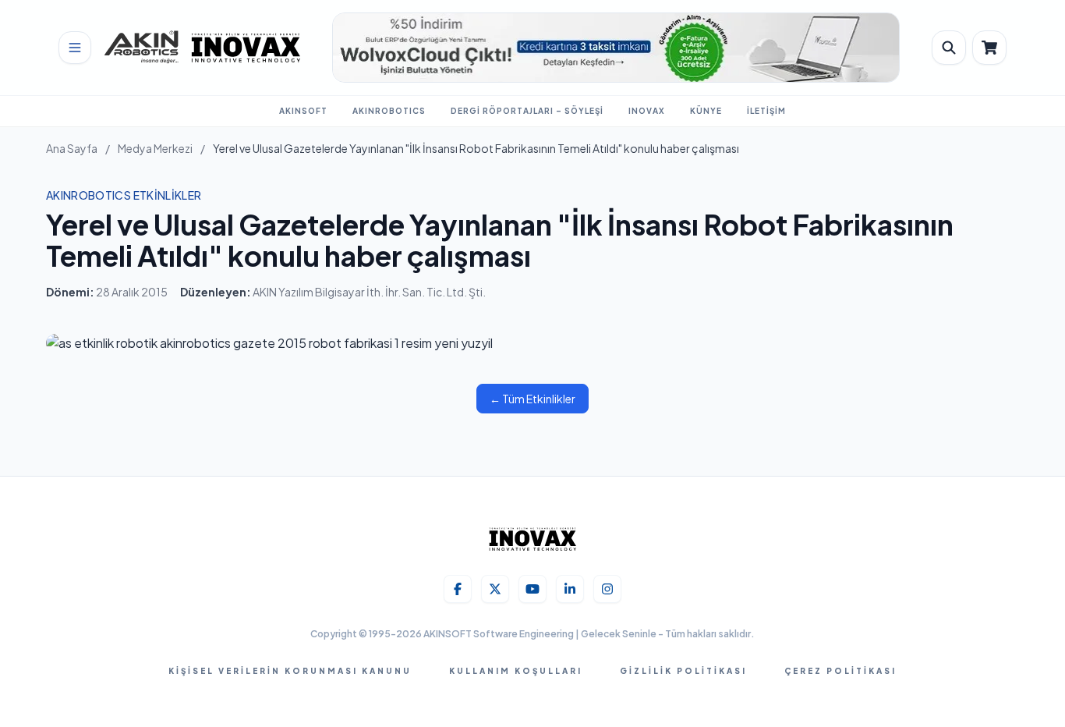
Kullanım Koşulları (515, 671)
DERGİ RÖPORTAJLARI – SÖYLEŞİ (527, 110)
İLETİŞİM (766, 110)
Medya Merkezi (155, 148)
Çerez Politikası (840, 671)
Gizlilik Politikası (683, 671)
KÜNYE (706, 110)
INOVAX (646, 110)
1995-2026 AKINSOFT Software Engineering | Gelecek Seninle (513, 634)
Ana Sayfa (71, 148)
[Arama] (949, 47)
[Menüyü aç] (74, 47)
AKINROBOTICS (389, 110)
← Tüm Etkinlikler (532, 399)
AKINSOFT (303, 110)
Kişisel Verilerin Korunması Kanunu (290, 671)
